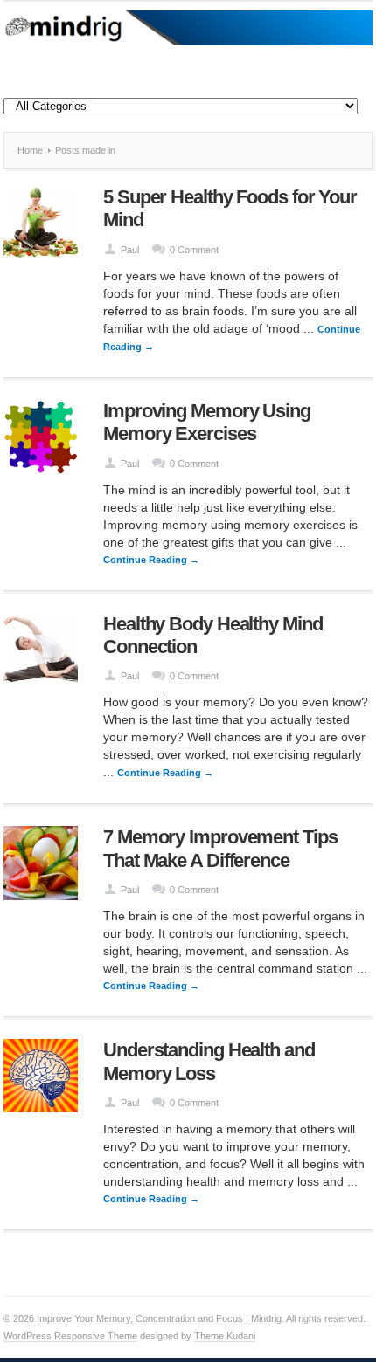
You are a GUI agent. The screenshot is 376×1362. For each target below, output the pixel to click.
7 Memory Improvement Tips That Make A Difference (220, 848)
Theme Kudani (224, 1336)
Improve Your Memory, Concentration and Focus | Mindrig (159, 1318)
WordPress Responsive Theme (70, 1336)
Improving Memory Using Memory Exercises (206, 422)
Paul (130, 249)
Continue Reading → (151, 559)
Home (30, 150)
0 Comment (194, 249)
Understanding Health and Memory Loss (209, 1061)
